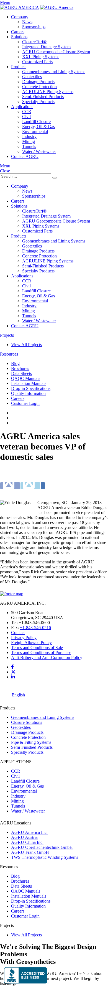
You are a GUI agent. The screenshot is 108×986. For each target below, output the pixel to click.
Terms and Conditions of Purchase (41, 652)
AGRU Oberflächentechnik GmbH (42, 847)
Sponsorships (33, 26)
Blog (15, 363)
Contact (18, 632)
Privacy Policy (24, 637)
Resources (9, 354)
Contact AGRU (24, 156)
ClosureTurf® (34, 41)
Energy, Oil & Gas (38, 126)
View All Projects (26, 344)
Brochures (20, 368)
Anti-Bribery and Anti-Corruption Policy (46, 657)
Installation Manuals (28, 383)
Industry (29, 136)
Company (19, 16)
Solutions (19, 36)
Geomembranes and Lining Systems (53, 71)
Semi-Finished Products (43, 96)
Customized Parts (37, 61)
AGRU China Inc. (27, 842)
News (27, 21)
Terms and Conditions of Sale (37, 647)
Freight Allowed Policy (31, 642)
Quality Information (28, 393)
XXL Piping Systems (40, 56)
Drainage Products (38, 81)
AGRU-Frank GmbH (30, 852)
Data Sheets (21, 373)
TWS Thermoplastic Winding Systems (44, 857)
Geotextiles (32, 76)
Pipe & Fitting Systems (31, 742)
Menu (5, 2)
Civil (26, 116)
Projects (7, 335)
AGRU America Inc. (29, 832)
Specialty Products (38, 101)
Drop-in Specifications (30, 388)
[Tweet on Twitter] (30, 482)
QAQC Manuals (25, 378)
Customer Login (25, 403)
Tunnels (29, 146)
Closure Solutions (26, 722)
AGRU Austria (24, 837)
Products (18, 66)
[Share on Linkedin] (43, 482)
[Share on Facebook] (10, 482)
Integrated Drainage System (46, 46)
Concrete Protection (39, 86)
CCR (26, 111)
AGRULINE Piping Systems (47, 91)
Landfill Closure (36, 121)
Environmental (35, 131)
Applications (22, 106)
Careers (17, 31)
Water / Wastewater (39, 151)
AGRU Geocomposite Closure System (56, 51)
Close (5, 170)
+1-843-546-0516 (35, 627)
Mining (28, 141)
